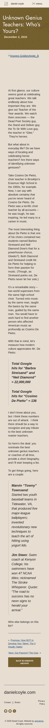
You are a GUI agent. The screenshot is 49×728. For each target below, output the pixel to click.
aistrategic (39, 721)
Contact (7, 702)
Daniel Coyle (17, 3)
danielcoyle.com (20, 692)
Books (17, 702)
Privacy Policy (41, 702)
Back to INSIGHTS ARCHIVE (24, 662)
